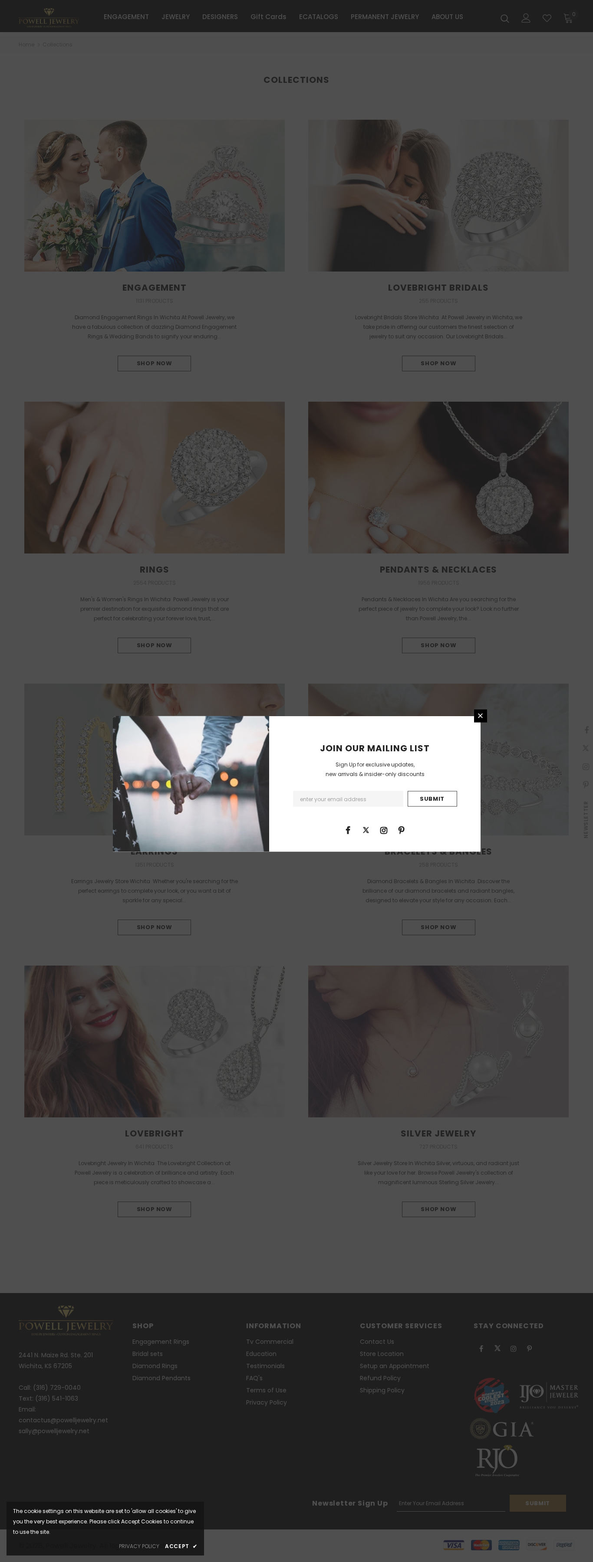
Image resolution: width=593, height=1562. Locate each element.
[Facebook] (348, 829)
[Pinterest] (401, 829)
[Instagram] (383, 829)
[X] (365, 829)
